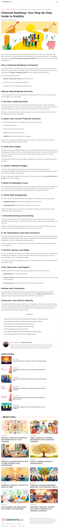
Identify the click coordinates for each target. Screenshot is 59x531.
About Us (8, 523)
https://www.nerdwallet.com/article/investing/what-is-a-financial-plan (22, 331)
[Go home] (7, 2)
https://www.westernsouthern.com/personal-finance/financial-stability (23, 321)
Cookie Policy (21, 526)
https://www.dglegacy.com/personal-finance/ (16, 329)
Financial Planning (11, 9)
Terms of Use (4, 526)
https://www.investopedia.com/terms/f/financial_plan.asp (19, 324)
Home (3, 9)
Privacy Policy (13, 526)
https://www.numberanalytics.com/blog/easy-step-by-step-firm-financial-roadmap (26, 319)
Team (14, 523)
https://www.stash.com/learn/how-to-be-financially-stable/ (20, 334)
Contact (19, 523)
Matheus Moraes (12, 20)
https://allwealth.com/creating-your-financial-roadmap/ (19, 326)
